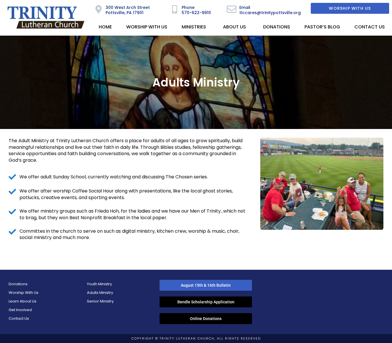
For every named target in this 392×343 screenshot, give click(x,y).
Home (105, 27)
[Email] (231, 9)
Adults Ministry (100, 292)
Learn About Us (22, 301)
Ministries (194, 27)
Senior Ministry (100, 301)
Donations (276, 27)
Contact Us (369, 27)
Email (244, 7)
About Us (234, 27)
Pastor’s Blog (322, 27)
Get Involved (20, 310)
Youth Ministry (99, 284)
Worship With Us (146, 27)
